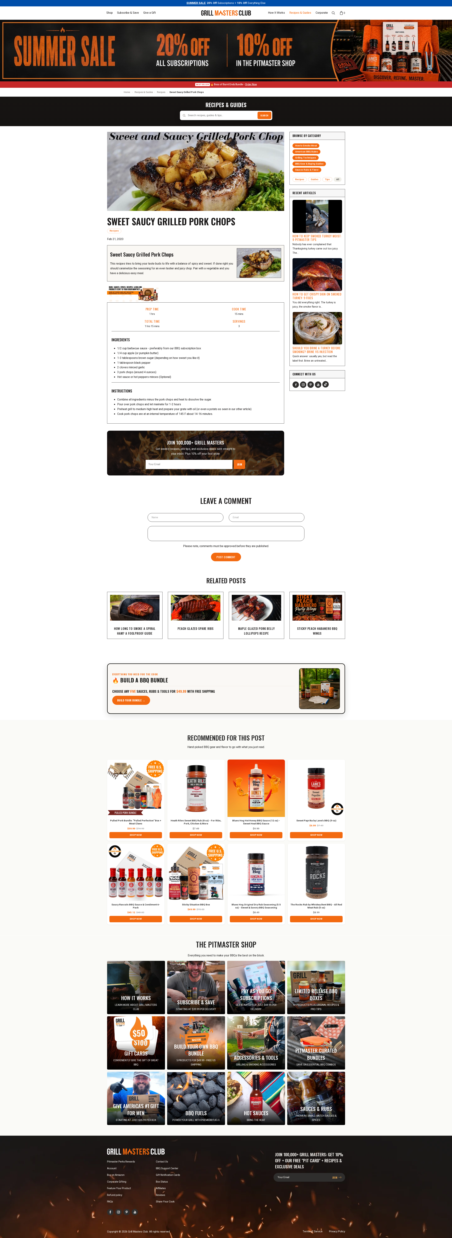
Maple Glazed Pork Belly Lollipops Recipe (256, 631)
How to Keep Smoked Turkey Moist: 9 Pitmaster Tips (317, 238)
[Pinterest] (310, 384)
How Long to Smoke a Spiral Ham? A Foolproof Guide (135, 631)
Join (239, 464)
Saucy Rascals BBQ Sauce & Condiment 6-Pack (136, 906)
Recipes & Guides (300, 13)
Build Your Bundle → (131, 700)
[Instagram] (303, 384)
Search (264, 115)
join (335, 1177)
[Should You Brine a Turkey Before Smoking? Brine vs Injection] (317, 328)
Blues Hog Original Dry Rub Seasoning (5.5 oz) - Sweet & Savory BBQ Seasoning (256, 906)
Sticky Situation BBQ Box (196, 904)
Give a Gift (149, 13)
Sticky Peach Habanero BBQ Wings (317, 631)
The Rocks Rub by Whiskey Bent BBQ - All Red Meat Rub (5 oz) (316, 906)
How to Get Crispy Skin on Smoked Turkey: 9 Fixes (317, 296)
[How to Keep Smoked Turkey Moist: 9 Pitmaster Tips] (317, 216)
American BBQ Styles (306, 151)
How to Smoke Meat (306, 145)
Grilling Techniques (305, 157)
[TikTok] (325, 384)
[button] (110, 12)
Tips (327, 179)
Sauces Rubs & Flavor (307, 169)
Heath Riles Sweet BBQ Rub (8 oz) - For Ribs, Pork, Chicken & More (196, 822)
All (337, 179)
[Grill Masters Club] (226, 13)
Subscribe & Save (128, 13)
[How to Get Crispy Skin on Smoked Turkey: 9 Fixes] (317, 274)
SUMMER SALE (196, 3)
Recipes (161, 92)
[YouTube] (318, 384)
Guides (314, 179)
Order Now (251, 84)
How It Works (276, 13)
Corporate (322, 13)
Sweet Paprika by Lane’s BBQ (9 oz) (316, 820)
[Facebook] (296, 384)
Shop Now (136, 835)
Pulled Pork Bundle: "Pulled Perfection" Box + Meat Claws (135, 822)
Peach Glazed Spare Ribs (196, 628)
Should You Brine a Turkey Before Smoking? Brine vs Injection (317, 350)
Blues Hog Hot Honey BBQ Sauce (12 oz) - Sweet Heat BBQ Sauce (256, 822)
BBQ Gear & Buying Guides (309, 163)
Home (127, 92)
